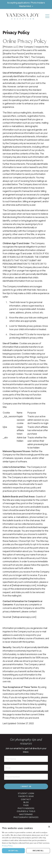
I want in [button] (26, 786)
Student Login (26, 793)
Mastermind (26, 814)
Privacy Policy (7, 846)
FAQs (26, 805)
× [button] (49, 827)
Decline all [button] (38, 850)
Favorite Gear (26, 796)
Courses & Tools (26, 811)
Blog (26, 802)
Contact (26, 799)
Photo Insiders (26, 808)
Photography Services (26, 817)
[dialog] (26, 841)
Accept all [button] (13, 850)
